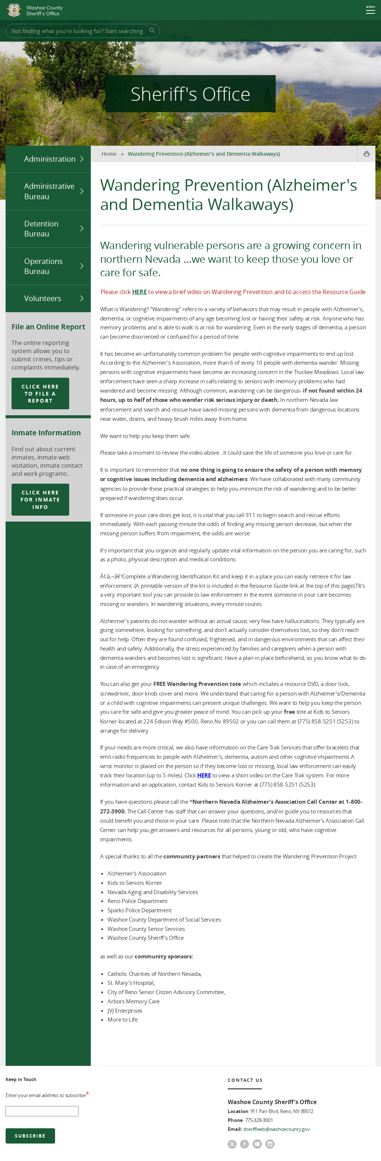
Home (109, 153)
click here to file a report (40, 393)
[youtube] (257, 1144)
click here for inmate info (40, 499)
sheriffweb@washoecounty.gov (276, 1129)
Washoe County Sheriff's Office (36, 10)
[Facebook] (244, 1144)
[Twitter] (232, 1145)
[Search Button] (151, 30)
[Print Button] (366, 154)
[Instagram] (270, 1144)
